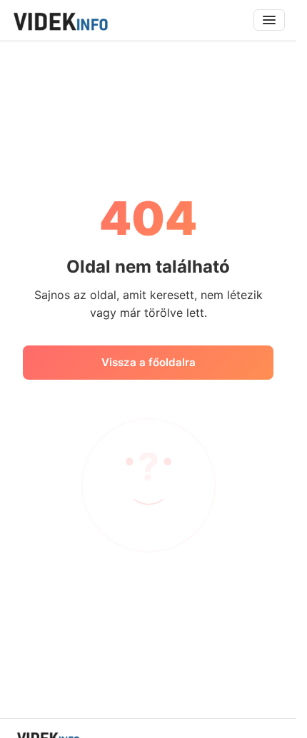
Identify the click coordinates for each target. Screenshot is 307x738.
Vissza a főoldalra (148, 362)
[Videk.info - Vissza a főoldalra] (60, 20)
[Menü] (269, 20)
